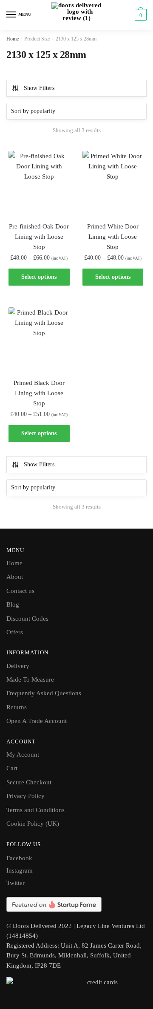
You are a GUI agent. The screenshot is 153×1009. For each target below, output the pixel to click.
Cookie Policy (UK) (32, 823)
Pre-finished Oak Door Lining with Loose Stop (39, 237)
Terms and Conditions (35, 810)
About (14, 576)
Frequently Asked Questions (43, 693)
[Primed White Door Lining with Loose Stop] (113, 181)
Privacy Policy (25, 795)
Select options (39, 277)
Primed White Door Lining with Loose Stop (113, 237)
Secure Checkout (28, 782)
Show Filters (39, 88)
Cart (11, 768)
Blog (12, 604)
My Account (22, 754)
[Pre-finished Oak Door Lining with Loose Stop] (39, 181)
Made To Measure (30, 679)
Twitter (15, 882)
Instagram (19, 870)
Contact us (20, 590)
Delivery (17, 665)
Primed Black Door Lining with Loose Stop (39, 393)
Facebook (19, 858)
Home (12, 39)
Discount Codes (27, 618)
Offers (14, 632)
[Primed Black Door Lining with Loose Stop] (39, 338)
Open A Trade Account (36, 720)
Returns (16, 707)
